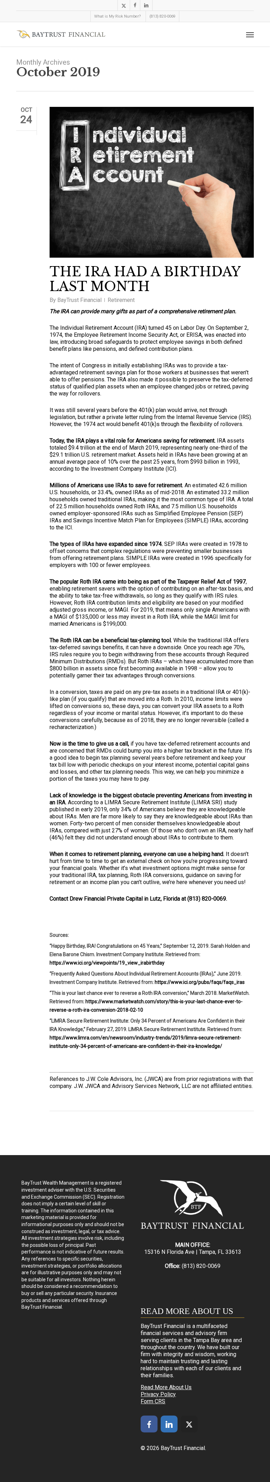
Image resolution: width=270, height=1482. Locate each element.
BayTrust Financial (79, 300)
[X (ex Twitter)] (189, 1424)
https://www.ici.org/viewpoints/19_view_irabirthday (107, 963)
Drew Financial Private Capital (106, 898)
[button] (250, 34)
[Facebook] (149, 1424)
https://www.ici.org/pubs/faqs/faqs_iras (200, 982)
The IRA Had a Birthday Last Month (145, 279)
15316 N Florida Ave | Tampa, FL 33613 (192, 1252)
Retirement (121, 300)
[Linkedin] (169, 1424)
